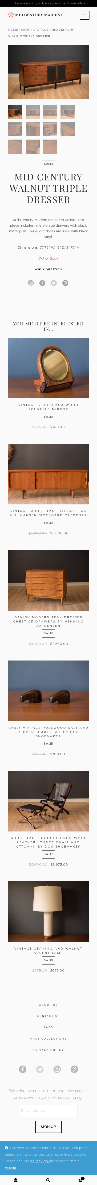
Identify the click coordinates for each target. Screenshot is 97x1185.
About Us (48, 1005)
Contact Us (48, 1016)
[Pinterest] (65, 283)
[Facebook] (42, 283)
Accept (10, 1168)
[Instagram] (31, 283)
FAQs (48, 1027)
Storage (40, 29)
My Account (16, 1180)
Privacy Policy (48, 1050)
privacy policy (41, 1161)
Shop (25, 29)
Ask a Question (48, 269)
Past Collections (48, 1039)
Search (48, 1180)
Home (13, 29)
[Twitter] (54, 283)
